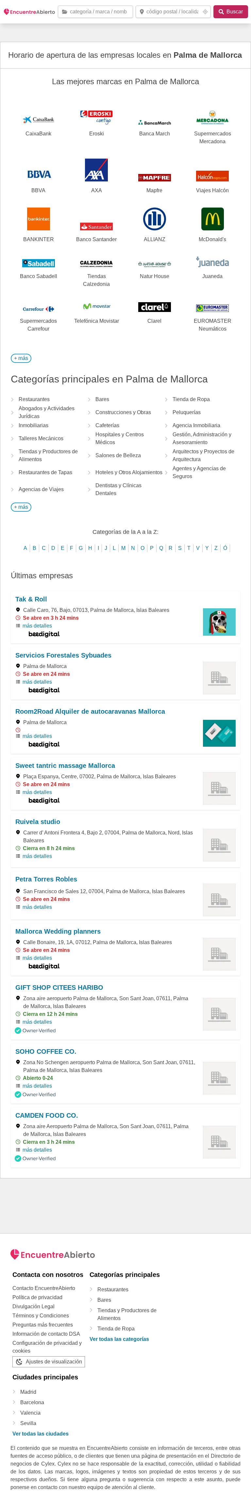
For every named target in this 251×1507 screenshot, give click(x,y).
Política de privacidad (37, 1297)
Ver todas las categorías (119, 1339)
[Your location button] (205, 12)
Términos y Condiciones (40, 1315)
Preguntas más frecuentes (42, 1325)
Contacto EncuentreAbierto (43, 1288)
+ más (21, 358)
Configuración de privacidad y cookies (47, 1347)
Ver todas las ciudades (40, 1434)
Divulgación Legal (33, 1306)
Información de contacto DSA (46, 1334)
